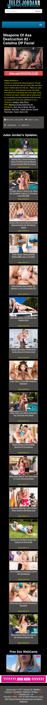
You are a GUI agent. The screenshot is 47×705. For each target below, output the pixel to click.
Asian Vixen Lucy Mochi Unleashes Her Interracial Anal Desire (23, 414)
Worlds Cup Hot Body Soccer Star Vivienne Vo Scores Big (23, 540)
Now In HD (24, 111)
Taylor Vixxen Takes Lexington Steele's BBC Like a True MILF (23, 255)
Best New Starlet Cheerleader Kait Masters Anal (23, 318)
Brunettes (15, 109)
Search (38, 11)
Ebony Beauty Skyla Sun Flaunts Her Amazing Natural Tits (23, 636)
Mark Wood (24, 102)
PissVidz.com (24, 694)
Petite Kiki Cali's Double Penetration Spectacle (23, 604)
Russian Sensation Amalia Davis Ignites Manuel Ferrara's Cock (23, 350)
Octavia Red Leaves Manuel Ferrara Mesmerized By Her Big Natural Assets (23, 225)
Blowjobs (7, 109)
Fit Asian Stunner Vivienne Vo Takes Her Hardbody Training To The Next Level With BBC (23, 193)
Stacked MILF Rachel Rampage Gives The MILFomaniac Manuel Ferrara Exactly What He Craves (23, 161)
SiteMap (37, 689)
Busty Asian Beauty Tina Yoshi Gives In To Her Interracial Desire (23, 477)
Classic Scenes (26, 109)
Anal (15, 107)
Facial (16, 111)
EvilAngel (26, 692)
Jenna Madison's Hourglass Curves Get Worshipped (23, 572)
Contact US (28, 689)
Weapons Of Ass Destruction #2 (21, 104)
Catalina (16, 102)
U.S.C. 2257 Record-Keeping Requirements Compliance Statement (24, 699)
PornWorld (17, 692)
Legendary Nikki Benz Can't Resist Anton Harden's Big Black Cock (23, 509)
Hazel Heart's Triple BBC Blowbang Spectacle (23, 382)
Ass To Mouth (23, 107)
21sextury (8, 692)
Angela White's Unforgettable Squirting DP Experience (23, 445)
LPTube (34, 692)
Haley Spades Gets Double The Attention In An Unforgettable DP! (23, 287)
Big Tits (32, 107)
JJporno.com (11, 689)
